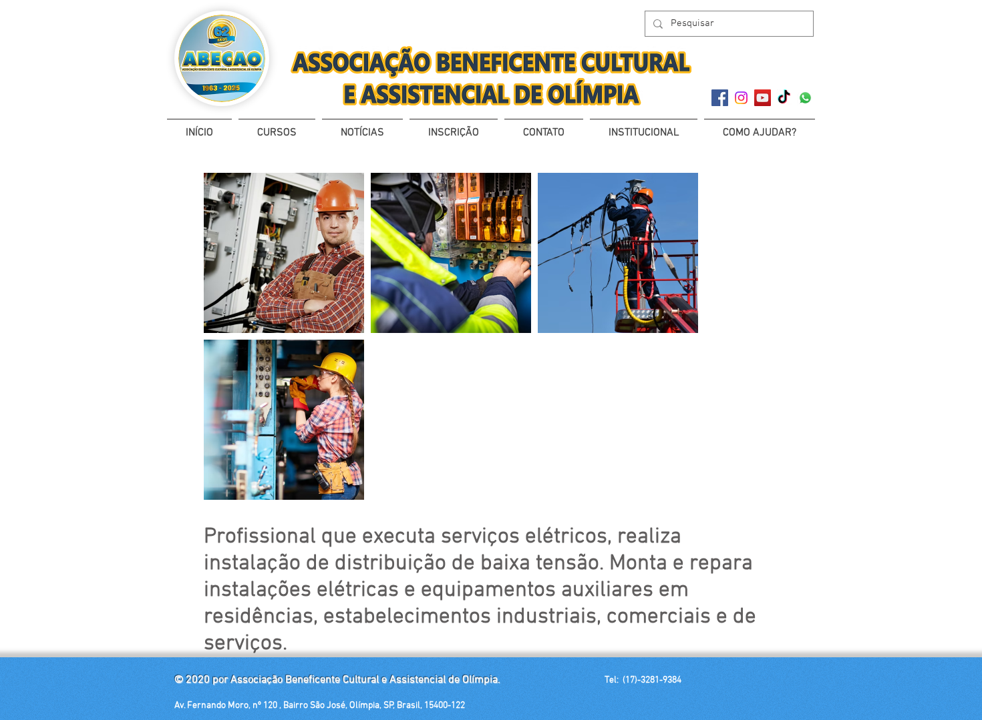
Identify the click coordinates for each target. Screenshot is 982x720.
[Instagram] (741, 97)
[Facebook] (719, 97)
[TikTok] (784, 97)
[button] (277, 127)
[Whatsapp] (805, 97)
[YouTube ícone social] (762, 97)
